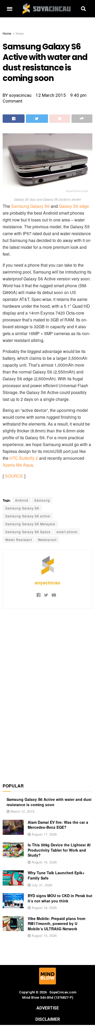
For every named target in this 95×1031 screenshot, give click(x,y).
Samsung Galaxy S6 (30, 206)
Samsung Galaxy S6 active (27, 516)
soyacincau (47, 582)
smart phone (66, 531)
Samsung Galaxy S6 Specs (27, 531)
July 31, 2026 (41, 884)
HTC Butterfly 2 (24, 458)
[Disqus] (47, 693)
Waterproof (47, 539)
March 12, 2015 (22, 811)
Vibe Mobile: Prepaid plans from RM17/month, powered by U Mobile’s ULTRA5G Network (56, 923)
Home (7, 33)
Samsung (42, 500)
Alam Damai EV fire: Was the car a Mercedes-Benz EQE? (58, 825)
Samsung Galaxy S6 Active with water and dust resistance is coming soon (49, 802)
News (20, 33)
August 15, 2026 (44, 935)
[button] (9, 8)
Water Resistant (18, 539)
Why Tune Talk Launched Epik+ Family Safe (56, 875)
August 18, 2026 (44, 862)
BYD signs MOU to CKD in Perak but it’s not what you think (60, 898)
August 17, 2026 (44, 834)
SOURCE (14, 476)
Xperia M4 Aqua (18, 465)
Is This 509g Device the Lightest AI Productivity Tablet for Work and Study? (59, 850)
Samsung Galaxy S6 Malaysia (30, 524)
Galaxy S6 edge (74, 206)
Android (21, 500)
